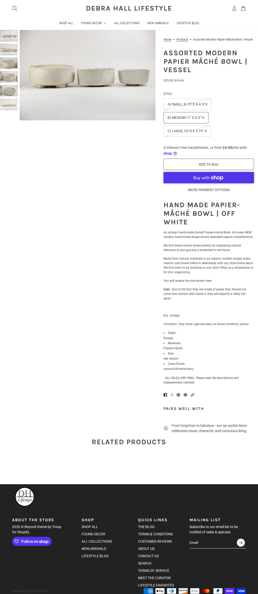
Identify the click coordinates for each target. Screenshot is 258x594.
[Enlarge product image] (87, 75)
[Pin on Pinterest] (178, 395)
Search (144, 563)
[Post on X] (172, 395)
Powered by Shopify (30, 591)
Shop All (90, 527)
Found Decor (93, 534)
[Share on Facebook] (165, 395)
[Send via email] (185, 395)
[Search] (14, 8)
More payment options (209, 190)
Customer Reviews (155, 541)
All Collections (97, 541)
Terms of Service (153, 571)
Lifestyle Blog (95, 556)
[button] (192, 395)
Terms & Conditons (155, 534)
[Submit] (241, 543)
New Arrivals (94, 549)
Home (167, 39)
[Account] (234, 8)
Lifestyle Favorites (156, 585)
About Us (146, 549)
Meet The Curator (154, 578)
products (182, 39)
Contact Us (148, 556)
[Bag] (243, 8)
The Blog (146, 527)
